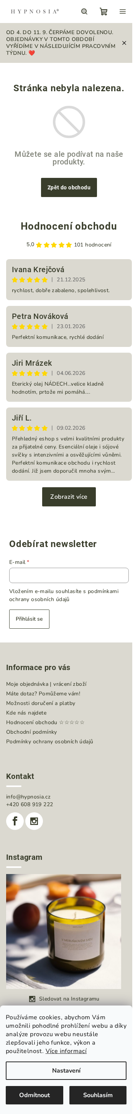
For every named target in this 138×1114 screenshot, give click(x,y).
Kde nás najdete (26, 712)
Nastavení (66, 1070)
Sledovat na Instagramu (69, 998)
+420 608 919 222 (29, 804)
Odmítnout (34, 1095)
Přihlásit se (29, 619)
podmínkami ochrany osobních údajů (63, 595)
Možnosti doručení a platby (40, 703)
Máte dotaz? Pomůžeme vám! (43, 693)
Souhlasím (98, 1095)
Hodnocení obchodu (69, 226)
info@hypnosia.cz (28, 796)
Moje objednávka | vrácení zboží (46, 684)
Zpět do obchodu (69, 187)
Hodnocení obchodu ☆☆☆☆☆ (45, 722)
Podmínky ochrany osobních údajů (49, 741)
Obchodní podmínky (31, 732)
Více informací (66, 1051)
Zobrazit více (68, 497)
